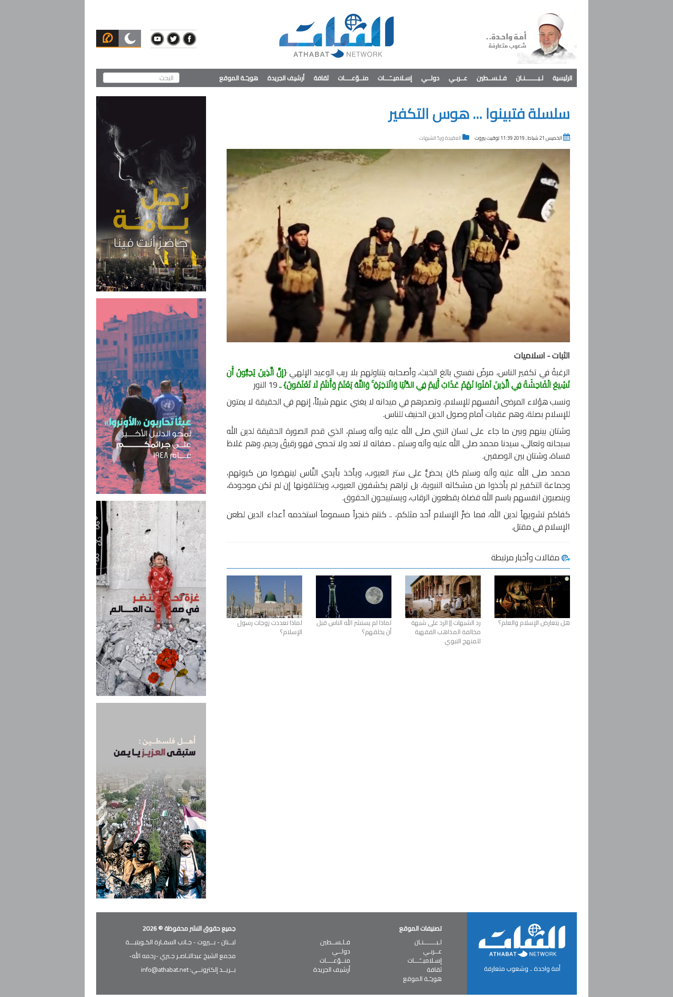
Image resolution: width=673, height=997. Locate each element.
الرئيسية (562, 78)
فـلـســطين (492, 78)
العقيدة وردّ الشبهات (440, 137)
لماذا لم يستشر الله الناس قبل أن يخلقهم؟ (353, 627)
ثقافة (321, 78)
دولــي (430, 78)
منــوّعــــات (353, 78)
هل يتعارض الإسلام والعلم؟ (534, 623)
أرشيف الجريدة (285, 78)
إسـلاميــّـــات (395, 78)
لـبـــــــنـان (529, 78)
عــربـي (458, 78)
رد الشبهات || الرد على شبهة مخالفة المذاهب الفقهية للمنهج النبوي (446, 632)
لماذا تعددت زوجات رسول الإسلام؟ (269, 627)
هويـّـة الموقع (238, 78)
